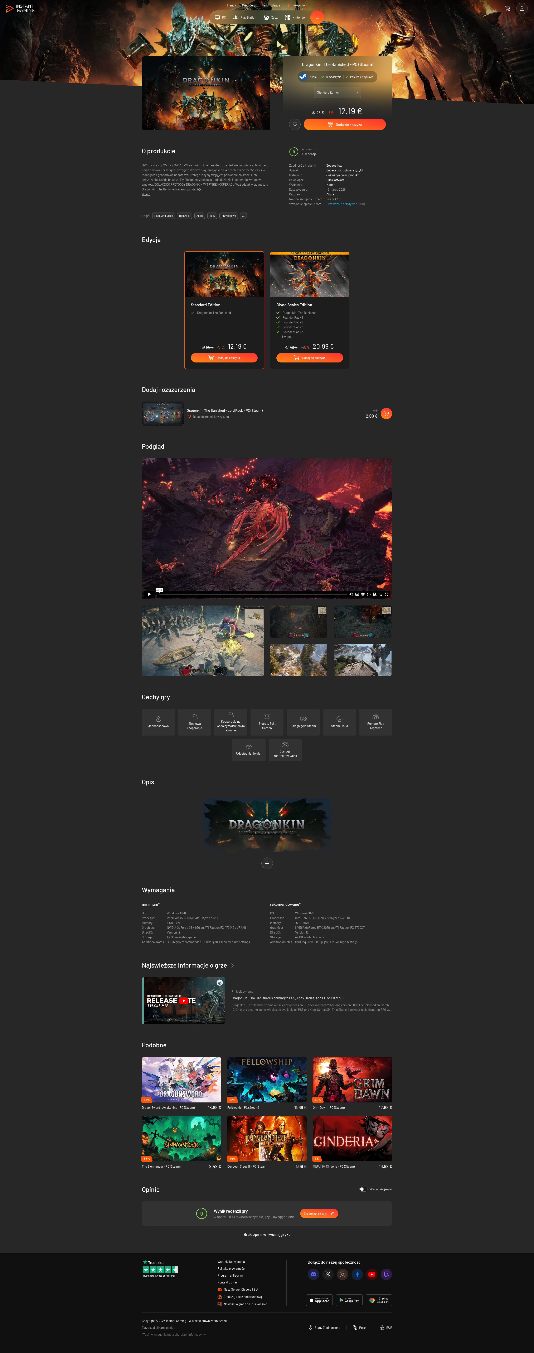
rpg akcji (184, 215)
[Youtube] (372, 1274)
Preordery (248, 5)
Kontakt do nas (228, 1282)
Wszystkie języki (381, 1189)
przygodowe (229, 215)
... (243, 215)
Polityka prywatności (232, 1268)
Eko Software (335, 180)
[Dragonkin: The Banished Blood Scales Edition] (309, 291)
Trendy (231, 5)
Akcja (330, 194)
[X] (328, 1274)
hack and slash (163, 215)
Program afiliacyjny (230, 1275)
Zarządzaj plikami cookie (158, 1327)
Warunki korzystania (231, 1261)
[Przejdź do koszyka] (507, 8)
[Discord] (313, 1274)
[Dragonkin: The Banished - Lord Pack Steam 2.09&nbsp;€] (163, 414)
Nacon (330, 184)
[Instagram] (342, 1274)
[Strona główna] (20, 9)
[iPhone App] (319, 1300)
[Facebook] (357, 1274)
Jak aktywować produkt (342, 175)
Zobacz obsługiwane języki (344, 170)
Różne (330, 199)
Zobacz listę (334, 165)
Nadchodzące (271, 5)
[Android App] (349, 1300)
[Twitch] (386, 1274)
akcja (199, 215)
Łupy (212, 215)
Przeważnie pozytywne (342, 204)
